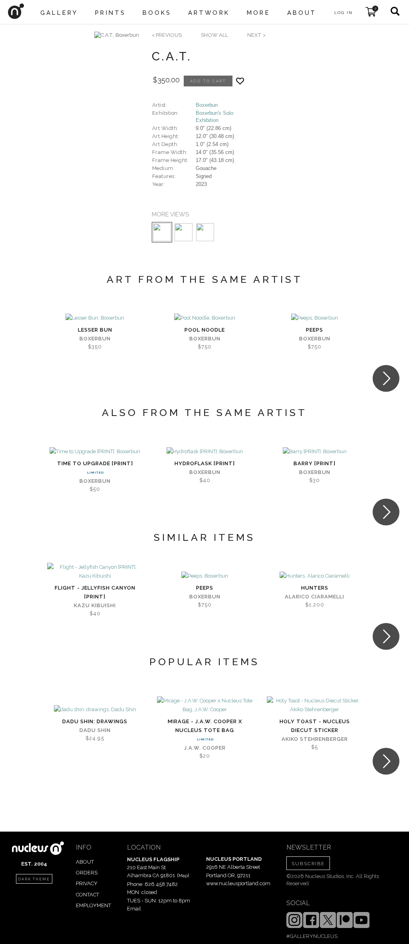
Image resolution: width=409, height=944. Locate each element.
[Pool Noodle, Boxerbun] (204, 318)
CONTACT (87, 895)
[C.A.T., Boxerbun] (116, 35)
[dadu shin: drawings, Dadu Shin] (95, 709)
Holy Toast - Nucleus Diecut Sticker (315, 725)
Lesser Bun (95, 330)
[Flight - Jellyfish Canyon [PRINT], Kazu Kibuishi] (95, 571)
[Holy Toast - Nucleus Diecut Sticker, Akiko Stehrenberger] (314, 705)
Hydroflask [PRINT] (205, 463)
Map (183, 875)
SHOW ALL (214, 35)
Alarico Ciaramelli (314, 597)
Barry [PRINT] (315, 463)
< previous (167, 35)
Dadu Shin (95, 730)
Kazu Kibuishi (95, 605)
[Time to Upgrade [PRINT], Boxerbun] (95, 451)
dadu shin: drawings (94, 721)
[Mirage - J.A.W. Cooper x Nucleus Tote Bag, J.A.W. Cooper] (204, 705)
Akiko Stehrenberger (315, 739)
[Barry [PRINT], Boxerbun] (315, 451)
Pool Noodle (205, 330)
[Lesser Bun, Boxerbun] (95, 318)
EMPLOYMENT (93, 905)
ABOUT (85, 862)
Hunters (314, 588)
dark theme (34, 879)
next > (256, 35)
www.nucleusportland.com (238, 883)
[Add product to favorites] (240, 81)
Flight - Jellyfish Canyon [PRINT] (95, 592)
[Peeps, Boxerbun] (314, 318)
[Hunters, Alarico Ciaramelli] (314, 576)
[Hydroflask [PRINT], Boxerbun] (205, 451)
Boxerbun (207, 105)
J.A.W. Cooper (205, 748)
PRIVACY (86, 883)
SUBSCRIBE (308, 863)
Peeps (314, 330)
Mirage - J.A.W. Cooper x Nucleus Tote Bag (205, 725)
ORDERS (86, 873)
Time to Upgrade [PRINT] (95, 463)
